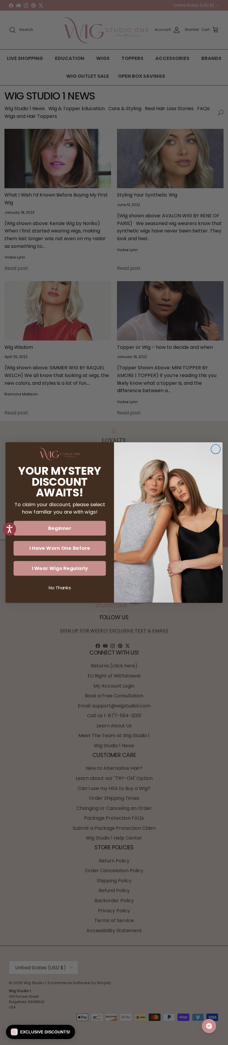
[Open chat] (209, 1026)
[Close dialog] (215, 449)
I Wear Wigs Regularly (60, 568)
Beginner (60, 528)
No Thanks (60, 588)
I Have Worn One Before (59, 548)
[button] (40, 1032)
